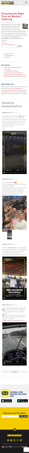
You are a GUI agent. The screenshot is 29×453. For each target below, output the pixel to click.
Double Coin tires (6, 112)
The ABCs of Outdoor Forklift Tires (13, 73)
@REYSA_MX (12, 248)
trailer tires (12, 44)
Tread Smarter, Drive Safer (11, 71)
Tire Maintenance (9, 55)
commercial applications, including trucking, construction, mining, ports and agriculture (13, 90)
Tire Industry (7, 44)
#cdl (24, 320)
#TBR (3, 320)
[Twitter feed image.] (4, 231)
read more (4, 42)
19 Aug (15, 304)
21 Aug (15, 179)
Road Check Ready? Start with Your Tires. (15, 76)
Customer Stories (9, 53)
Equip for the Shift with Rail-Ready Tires (15, 74)
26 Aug (16, 112)
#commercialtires (17, 320)
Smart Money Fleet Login (15, 435)
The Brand (7, 57)
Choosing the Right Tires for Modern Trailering (12, 16)
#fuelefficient (9, 320)
